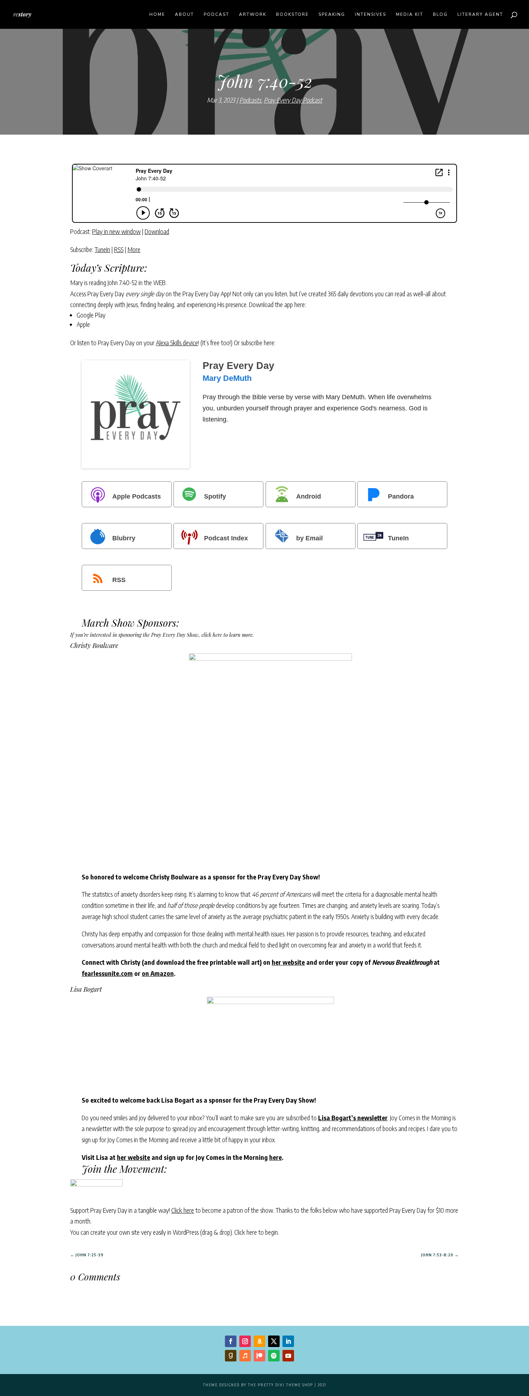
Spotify (215, 496)
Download (157, 231)
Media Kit (409, 14)
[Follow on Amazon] (259, 1341)
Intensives (370, 14)
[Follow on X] (274, 1341)
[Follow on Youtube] (288, 1355)
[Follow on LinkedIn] (288, 1341)
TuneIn (102, 249)
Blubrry (123, 537)
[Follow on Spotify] (274, 1355)
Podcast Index (226, 537)
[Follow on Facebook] (230, 1341)
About (184, 14)
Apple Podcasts (136, 496)
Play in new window (116, 231)
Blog (440, 14)
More (133, 249)
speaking (331, 14)
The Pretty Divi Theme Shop (280, 1385)
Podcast (216, 14)
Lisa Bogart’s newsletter (353, 1117)
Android (308, 496)
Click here (182, 1210)
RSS (118, 249)
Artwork (252, 14)
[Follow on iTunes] (245, 1355)
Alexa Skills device (177, 342)
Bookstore (292, 14)
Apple (83, 324)
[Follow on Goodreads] (230, 1355)
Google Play (91, 315)
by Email (309, 537)
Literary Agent (480, 14)
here (275, 1157)
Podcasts (250, 100)
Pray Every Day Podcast (293, 100)
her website (288, 962)
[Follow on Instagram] (245, 1341)
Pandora (401, 496)
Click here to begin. (256, 1232)
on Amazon (158, 973)
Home (157, 14)
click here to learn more (227, 634)
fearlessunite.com (107, 973)
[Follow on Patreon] (259, 1355)
